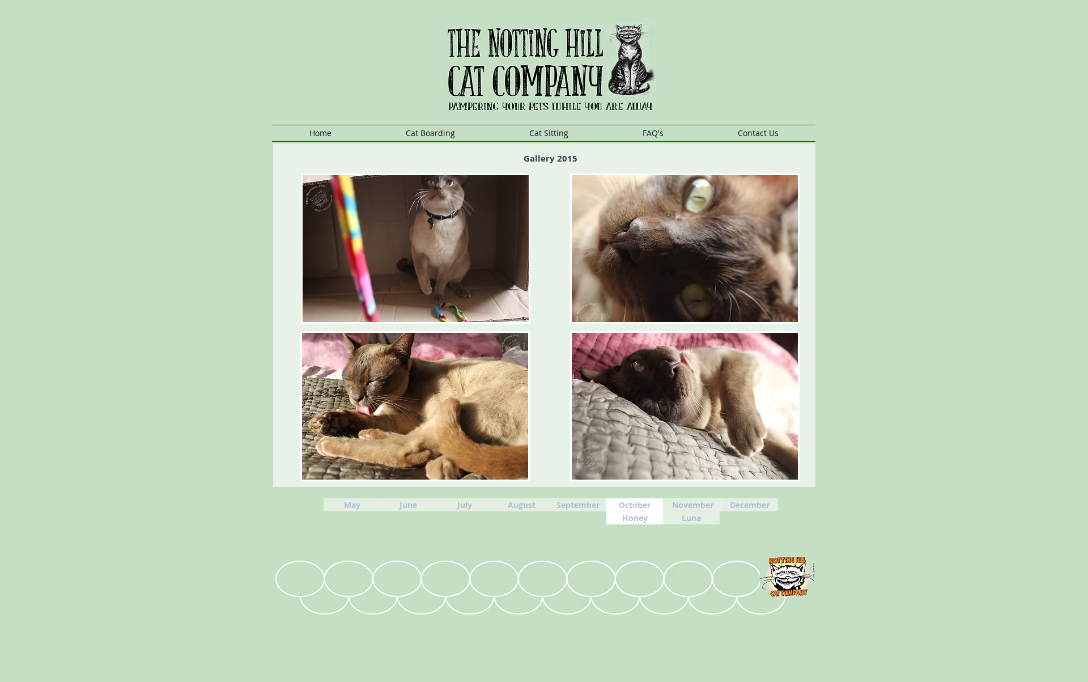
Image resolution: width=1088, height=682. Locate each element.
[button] (430, 133)
